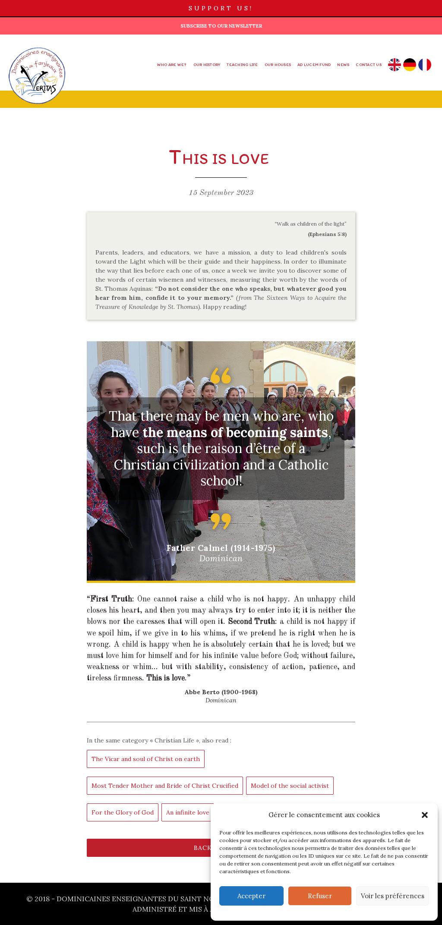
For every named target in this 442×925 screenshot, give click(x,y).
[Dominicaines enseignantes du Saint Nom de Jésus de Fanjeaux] (37, 71)
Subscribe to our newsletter (221, 26)
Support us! (221, 8)
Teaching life (242, 64)
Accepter (251, 896)
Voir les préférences (392, 896)
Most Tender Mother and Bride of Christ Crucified (165, 786)
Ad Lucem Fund (314, 64)
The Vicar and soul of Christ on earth (146, 759)
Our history (207, 64)
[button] (424, 815)
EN (394, 65)
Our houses (278, 64)
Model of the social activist (290, 786)
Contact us (369, 64)
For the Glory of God (123, 812)
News (343, 64)
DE (409, 65)
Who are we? (172, 64)
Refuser (320, 896)
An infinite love (187, 812)
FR (424, 65)
